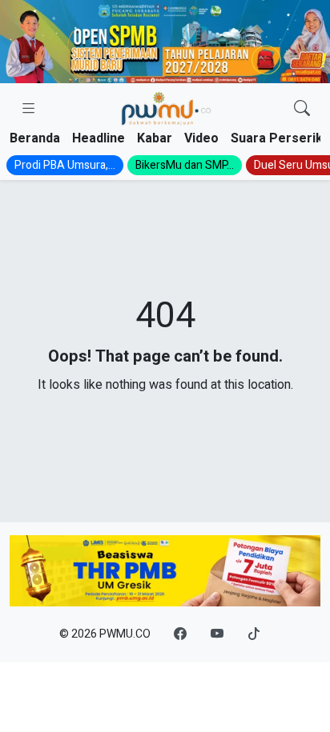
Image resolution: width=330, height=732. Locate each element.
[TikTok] (254, 634)
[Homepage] (165, 109)
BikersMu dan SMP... (184, 165)
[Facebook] (180, 634)
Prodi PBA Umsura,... (64, 165)
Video (201, 138)
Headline (98, 138)
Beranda (35, 138)
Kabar (154, 138)
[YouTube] (217, 634)
